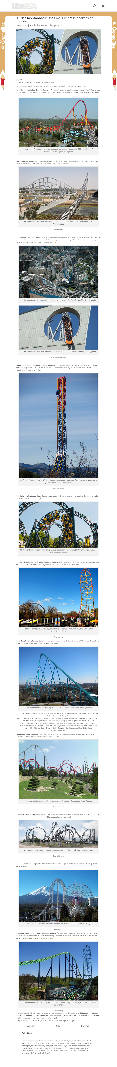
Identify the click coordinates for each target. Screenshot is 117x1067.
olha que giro (62, 1020)
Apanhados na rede (39, 25)
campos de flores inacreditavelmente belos (39, 1018)
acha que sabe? (33, 1020)
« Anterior (30, 1026)
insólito (44, 1020)
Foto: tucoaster (58, 230)
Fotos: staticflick (56, 357)
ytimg (64, 357)
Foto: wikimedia (58, 488)
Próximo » (86, 1026)
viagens (72, 1020)
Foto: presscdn (58, 929)
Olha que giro (55, 25)
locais (52, 1020)
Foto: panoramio (58, 807)
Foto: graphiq (58, 637)
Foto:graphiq (59, 1011)
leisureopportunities (60, 552)
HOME (58, 1026)
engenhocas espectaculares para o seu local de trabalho (76, 1016)
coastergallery (68, 152)
